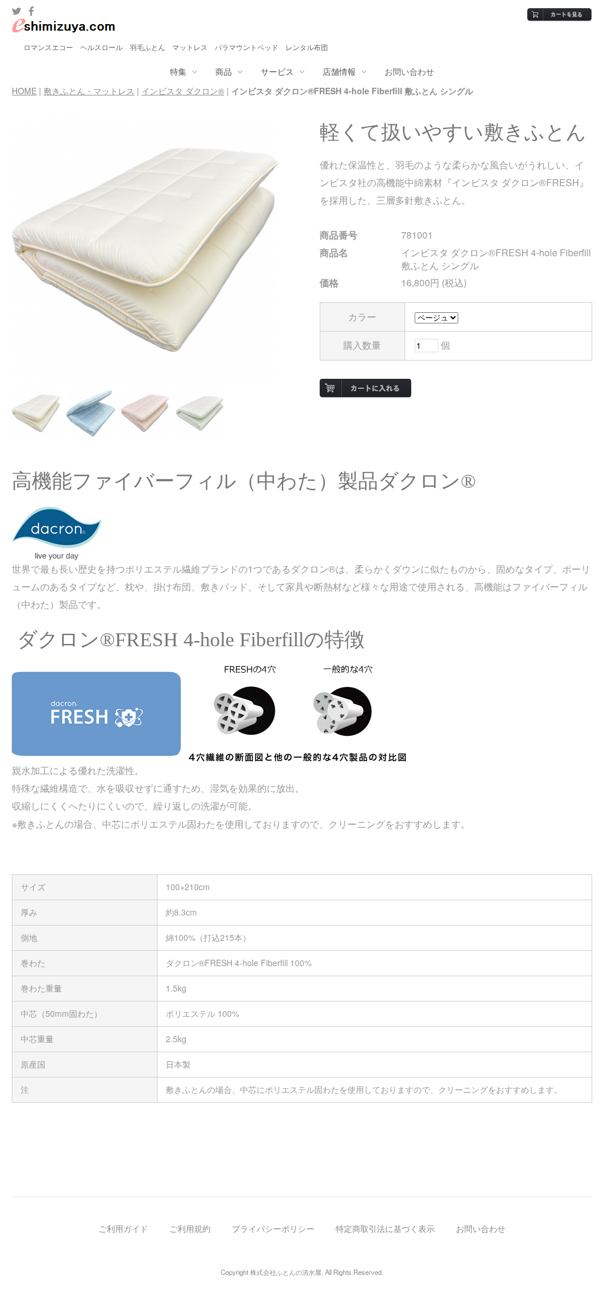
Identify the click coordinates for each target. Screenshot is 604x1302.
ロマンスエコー (48, 47)
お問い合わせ (409, 71)
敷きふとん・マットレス (89, 91)
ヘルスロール (101, 47)
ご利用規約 (190, 1228)
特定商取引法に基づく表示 (385, 1228)
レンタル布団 (306, 47)
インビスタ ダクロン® (183, 91)
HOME (24, 91)
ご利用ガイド (123, 1228)
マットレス (190, 47)
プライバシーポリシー (273, 1228)
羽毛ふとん (147, 47)
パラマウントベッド (246, 47)
